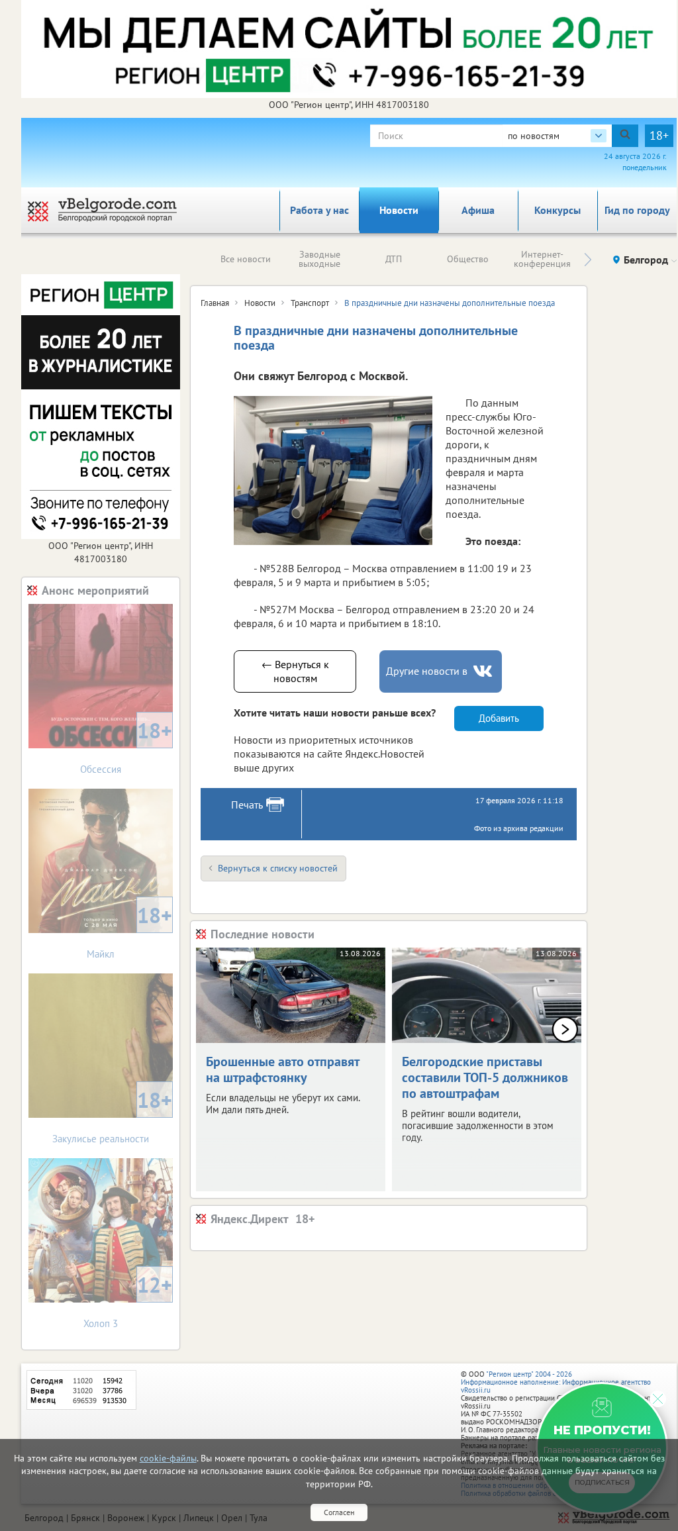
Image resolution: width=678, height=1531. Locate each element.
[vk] (484, 671)
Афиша (478, 210)
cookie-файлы (168, 1458)
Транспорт (310, 303)
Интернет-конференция (542, 259)
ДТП (393, 259)
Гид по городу (637, 210)
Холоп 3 (127, 1300)
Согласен (339, 1512)
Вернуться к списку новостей (278, 868)
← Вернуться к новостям (295, 671)
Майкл (129, 930)
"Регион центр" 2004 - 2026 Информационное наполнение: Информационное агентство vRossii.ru (556, 1382)
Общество (468, 259)
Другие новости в (426, 670)
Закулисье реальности (112, 1115)
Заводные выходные (319, 259)
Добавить (499, 718)
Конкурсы (557, 210)
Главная (215, 303)
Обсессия (126, 745)
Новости (398, 210)
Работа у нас (319, 210)
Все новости (245, 259)
